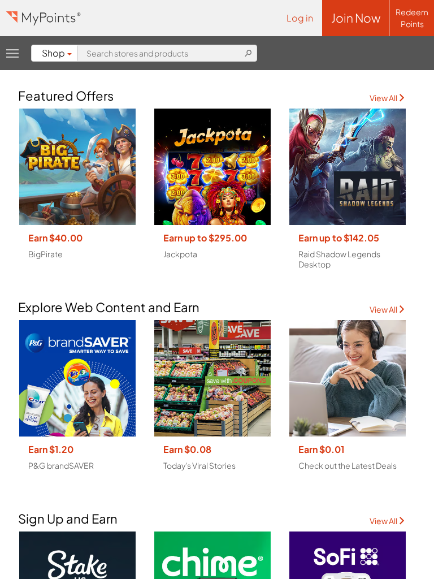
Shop (53, 53)
